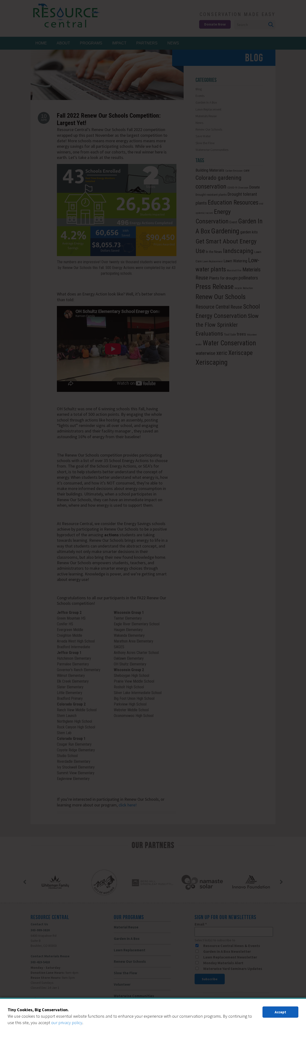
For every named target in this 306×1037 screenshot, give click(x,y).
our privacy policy (66, 1022)
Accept (280, 1012)
